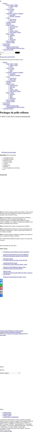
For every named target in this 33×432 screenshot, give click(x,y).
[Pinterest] (16, 288)
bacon (1, 335)
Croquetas (12, 35)
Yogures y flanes (14, 31)
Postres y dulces (10, 25)
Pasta (11, 12)
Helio (3, 116)
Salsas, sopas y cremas (12, 5)
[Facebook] (16, 280)
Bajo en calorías (10, 41)
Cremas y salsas (14, 6)
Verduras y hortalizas (15, 16)
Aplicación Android (8, 49)
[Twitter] (16, 283)
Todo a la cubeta (10, 42)
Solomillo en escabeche (10, 332)
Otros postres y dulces (15, 32)
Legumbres (12, 15)
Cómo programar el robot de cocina (15, 48)
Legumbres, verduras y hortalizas (14, 13)
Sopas (11, 7)
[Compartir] (16, 295)
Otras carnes (13, 20)
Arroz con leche (14, 26)
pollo (4, 335)
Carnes (8, 18)
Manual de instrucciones (12, 46)
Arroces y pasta (10, 9)
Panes (11, 36)
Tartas (11, 29)
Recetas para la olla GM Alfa (7, 57)
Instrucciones (6, 45)
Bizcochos (12, 28)
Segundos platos (26, 116)
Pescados (8, 23)
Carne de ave (13, 19)
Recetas (5, 3)
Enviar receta (6, 44)
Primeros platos (7, 412)
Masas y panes (10, 33)
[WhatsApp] (16, 285)
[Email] (16, 290)
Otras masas (13, 39)
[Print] (16, 293)
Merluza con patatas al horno (11, 330)
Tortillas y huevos (10, 22)
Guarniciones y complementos (11, 417)
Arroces (12, 10)
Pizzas (11, 38)
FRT (11, 431)
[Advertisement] (16, 133)
